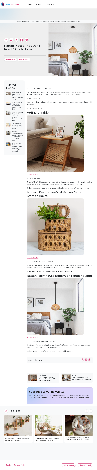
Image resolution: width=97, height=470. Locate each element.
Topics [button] (8, 465)
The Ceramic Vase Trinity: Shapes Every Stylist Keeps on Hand (17, 96)
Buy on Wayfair (32, 174)
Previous (86, 411)
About (39, 4)
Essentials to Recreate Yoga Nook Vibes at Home (17, 126)
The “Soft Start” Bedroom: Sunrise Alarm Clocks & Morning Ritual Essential (17, 147)
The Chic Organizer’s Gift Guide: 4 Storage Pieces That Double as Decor (17, 136)
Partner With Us (68, 465)
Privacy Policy (19, 465)
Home (29, 4)
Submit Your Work (85, 465)
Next (90, 411)
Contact (51, 4)
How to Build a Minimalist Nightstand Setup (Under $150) (17, 106)
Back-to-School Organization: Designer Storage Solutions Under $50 (17, 116)
